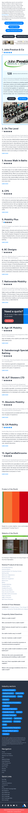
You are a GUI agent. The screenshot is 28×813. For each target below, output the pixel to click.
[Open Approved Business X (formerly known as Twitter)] (16, 805)
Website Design (6, 759)
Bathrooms (5, 580)
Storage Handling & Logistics (10, 731)
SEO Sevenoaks (6, 794)
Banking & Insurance (8, 693)
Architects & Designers (9, 690)
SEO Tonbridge (5, 796)
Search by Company (8, 36)
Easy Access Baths (7, 590)
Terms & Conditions (7, 783)
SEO (3, 757)
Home (3, 751)
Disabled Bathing (6, 584)
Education (5, 699)
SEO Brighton (5, 790)
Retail (4, 724)
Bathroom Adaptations (8, 575)
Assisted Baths (6, 569)
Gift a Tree (4, 766)
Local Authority (7, 721)
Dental (20, 696)
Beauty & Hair (19, 693)
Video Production (6, 763)
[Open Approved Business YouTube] (14, 805)
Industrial (19, 712)
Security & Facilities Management (11, 727)
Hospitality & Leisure (8, 712)
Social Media (5, 765)
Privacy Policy (5, 15)
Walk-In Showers (6, 597)
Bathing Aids (5, 573)
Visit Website (22, 98)
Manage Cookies (14, 26)
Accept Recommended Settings (14, 23)
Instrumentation (7, 718)
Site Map (4, 779)
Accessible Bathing (7, 567)
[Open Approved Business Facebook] (2, 805)
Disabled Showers (7, 588)
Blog (3, 787)
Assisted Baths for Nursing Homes (11, 571)
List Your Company (6, 753)
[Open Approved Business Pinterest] (8, 805)
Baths (3, 582)
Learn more (11, 98)
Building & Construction (9, 696)
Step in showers (6, 595)
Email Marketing (6, 761)
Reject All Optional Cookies (14, 30)
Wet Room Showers (7, 599)
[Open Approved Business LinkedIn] (11, 805)
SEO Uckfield (5, 800)
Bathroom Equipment (8, 578)
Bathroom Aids (6, 577)
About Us (4, 781)
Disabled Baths (6, 586)
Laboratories (18, 718)
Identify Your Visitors (7, 755)
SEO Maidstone (6, 792)
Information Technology (9, 715)
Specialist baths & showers (9, 593)
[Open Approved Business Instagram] (5, 805)
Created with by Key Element (14, 811)
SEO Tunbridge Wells (7, 798)
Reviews (4, 768)
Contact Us (5, 785)
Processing (17, 721)
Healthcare (6, 705)
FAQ (3, 772)
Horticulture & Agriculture (9, 709)
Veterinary (5, 734)
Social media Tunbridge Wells (9, 788)
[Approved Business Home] (24, 805)
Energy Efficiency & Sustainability (11, 702)
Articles (4, 770)
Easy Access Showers (8, 592)
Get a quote (9, 320)
